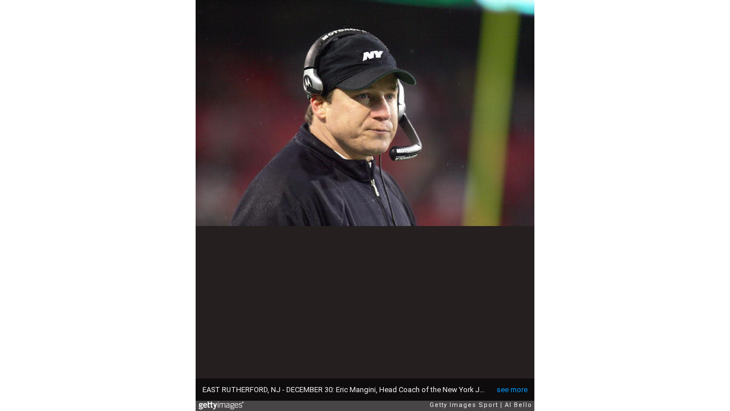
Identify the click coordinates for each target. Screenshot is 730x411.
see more (512, 389)
